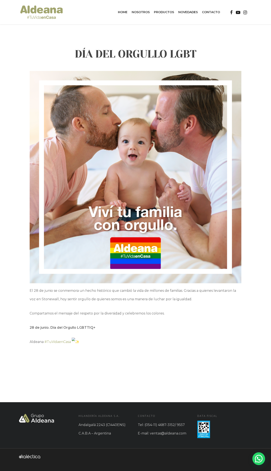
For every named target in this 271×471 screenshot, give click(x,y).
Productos (164, 12)
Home (122, 12)
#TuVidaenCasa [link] (57, 342)
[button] (258, 458)
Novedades (188, 12)
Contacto (211, 12)
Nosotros (141, 12)
